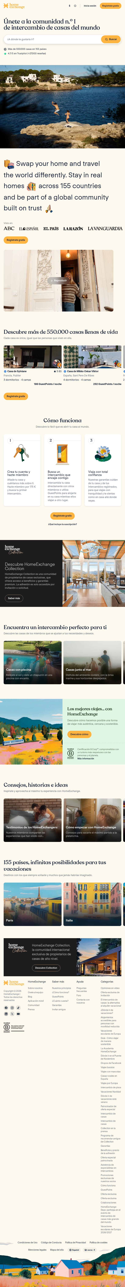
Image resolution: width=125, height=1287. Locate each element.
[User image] (56, 363)
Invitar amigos (59, 1009)
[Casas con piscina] (33, 662)
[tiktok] (18, 1007)
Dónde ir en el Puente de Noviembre (111, 1057)
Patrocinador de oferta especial (108, 1108)
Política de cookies (98, 1242)
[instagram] (12, 1007)
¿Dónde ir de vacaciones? (107, 1011)
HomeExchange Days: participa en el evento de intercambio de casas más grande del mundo (110, 1214)
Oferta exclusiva (108, 1194)
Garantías (57, 1005)
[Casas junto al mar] (92, 662)
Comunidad (33, 1005)
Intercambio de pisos (111, 1087)
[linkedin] (6, 1013)
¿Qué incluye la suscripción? (62, 524)
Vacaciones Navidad (111, 1091)
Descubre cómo (79, 734)
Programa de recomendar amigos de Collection (110, 1138)
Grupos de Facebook (111, 1063)
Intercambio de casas (108, 1115)
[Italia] (92, 904)
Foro (79, 995)
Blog (30, 996)
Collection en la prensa (108, 1130)
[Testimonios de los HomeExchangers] (33, 820)
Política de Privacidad (75, 1242)
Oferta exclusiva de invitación (110, 994)
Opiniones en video (110, 988)
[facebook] (6, 1007)
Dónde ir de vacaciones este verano (108, 1099)
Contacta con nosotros (83, 1001)
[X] (12, 1013)
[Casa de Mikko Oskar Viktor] (92, 366)
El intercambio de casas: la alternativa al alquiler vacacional (111, 1002)
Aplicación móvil (36, 1001)
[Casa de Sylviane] (33, 366)
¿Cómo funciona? (60, 992)
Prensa (31, 1009)
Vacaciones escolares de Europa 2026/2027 (111, 1229)
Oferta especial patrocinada (108, 1159)
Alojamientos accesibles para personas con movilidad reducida (110, 1022)
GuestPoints (58, 996)
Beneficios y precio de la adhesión (110, 1151)
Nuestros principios (61, 988)
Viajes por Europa (109, 1083)
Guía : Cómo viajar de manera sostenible (109, 1041)
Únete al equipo (35, 992)
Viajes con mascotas (111, 1071)
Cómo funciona (108, 1185)
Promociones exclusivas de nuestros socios (108, 1178)
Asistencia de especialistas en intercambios (108, 1168)
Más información (85, 759)
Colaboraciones (108, 1202)
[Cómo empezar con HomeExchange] (92, 820)
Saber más (14, 598)
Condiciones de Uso (27, 1242)
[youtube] (18, 1013)
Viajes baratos (107, 1067)
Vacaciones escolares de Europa (111, 1032)
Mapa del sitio (57, 1250)
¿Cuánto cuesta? (60, 1001)
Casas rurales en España (109, 1077)
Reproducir (60, 280)
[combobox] (62, 39)
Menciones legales (37, 1250)
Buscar (113, 39)
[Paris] (33, 904)
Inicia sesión (90, 6)
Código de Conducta (51, 1242)
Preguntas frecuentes (82, 989)
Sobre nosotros (35, 988)
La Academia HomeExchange (108, 1050)
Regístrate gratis (110, 6)
